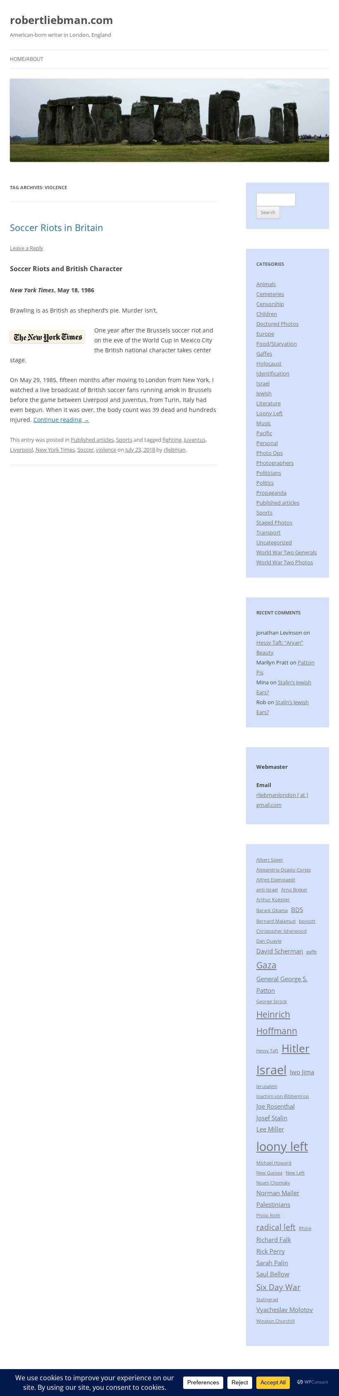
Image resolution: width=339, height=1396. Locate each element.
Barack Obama (272, 910)
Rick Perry (270, 1251)
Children (266, 314)
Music (263, 423)
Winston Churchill (275, 1321)
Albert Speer (269, 860)
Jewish (264, 393)
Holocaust (269, 363)
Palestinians (273, 1204)
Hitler (296, 1048)
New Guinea (269, 1173)
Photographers (275, 463)
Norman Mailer (277, 1193)
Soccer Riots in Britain (56, 227)
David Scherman (279, 951)
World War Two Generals (286, 552)
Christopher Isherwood (281, 931)
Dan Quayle (269, 941)
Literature (268, 403)
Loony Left (269, 413)
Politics (265, 482)
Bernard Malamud (276, 921)
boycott (307, 921)
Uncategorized (274, 542)
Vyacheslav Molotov (284, 1309)
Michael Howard (273, 1163)
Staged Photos (274, 522)
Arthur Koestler (273, 900)
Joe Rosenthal (275, 1106)
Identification (272, 373)
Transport (268, 532)
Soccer (85, 449)
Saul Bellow (272, 1274)
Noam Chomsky (273, 1183)
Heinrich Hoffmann (276, 1022)
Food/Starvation (276, 343)
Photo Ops (269, 453)
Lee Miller (270, 1129)
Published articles (92, 439)
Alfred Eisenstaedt (275, 880)
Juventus (194, 439)
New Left (295, 1173)
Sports (124, 439)
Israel (263, 383)
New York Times (55, 449)
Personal (267, 443)
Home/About (26, 59)
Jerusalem (266, 1086)
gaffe (311, 952)
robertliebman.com (61, 19)
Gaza (266, 965)
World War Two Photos (284, 562)
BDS (297, 909)
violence (106, 449)
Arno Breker (294, 890)
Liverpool (21, 449)
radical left (276, 1227)
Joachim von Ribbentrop (282, 1096)
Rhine (305, 1228)
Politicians (268, 473)
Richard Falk (273, 1239)
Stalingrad (267, 1299)
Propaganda (271, 492)
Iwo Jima (302, 1072)
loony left (282, 1146)
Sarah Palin (272, 1263)
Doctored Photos (277, 323)
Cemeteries (270, 294)
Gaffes (264, 353)
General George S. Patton (282, 984)
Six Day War (278, 1287)
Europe (265, 333)
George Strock (271, 1001)
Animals (266, 284)
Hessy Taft (267, 1051)
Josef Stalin (271, 1118)
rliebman (175, 449)
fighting (171, 439)
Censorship (270, 304)
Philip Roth (268, 1215)
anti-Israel (267, 890)
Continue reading (61, 420)
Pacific (264, 433)
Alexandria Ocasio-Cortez (283, 870)
